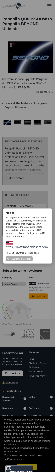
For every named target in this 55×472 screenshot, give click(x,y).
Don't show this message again (24, 252)
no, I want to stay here (19, 258)
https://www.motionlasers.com (27, 247)
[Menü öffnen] (49, 5)
